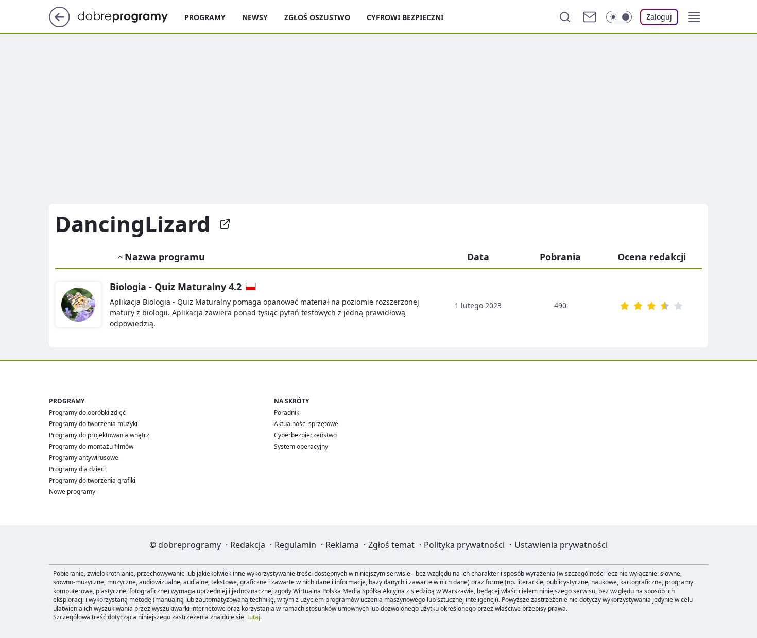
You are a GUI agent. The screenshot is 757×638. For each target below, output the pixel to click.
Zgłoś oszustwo (317, 17)
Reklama (342, 545)
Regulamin (295, 545)
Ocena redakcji (651, 257)
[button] (694, 17)
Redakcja (247, 545)
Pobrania (560, 257)
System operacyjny (301, 446)
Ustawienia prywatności (561, 545)
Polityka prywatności (464, 545)
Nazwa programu (165, 257)
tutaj (253, 617)
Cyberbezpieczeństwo (305, 435)
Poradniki (287, 412)
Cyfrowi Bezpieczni (405, 17)
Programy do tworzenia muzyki (93, 423)
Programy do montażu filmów (91, 446)
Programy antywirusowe (83, 457)
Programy (205, 17)
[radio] (625, 305)
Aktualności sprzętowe (306, 423)
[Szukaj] (565, 17)
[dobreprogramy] (131, 16)
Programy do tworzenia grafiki (92, 480)
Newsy (255, 17)
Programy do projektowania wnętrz (99, 435)
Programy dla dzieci (77, 469)
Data (478, 257)
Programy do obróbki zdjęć (87, 412)
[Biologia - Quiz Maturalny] (78, 305)
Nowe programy (72, 491)
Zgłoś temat (391, 545)
